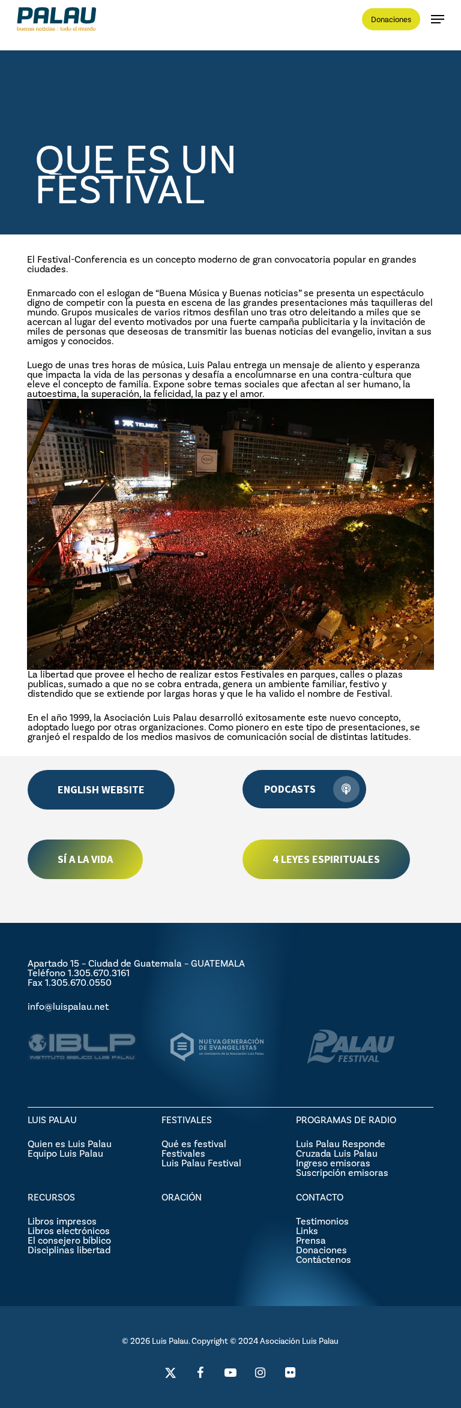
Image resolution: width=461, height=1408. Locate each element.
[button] (437, 19)
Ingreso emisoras (333, 1163)
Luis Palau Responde (340, 1144)
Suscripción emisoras (342, 1172)
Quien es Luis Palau (70, 1144)
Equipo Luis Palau (65, 1153)
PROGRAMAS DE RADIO (346, 1120)
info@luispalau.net (68, 1006)
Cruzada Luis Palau (337, 1153)
